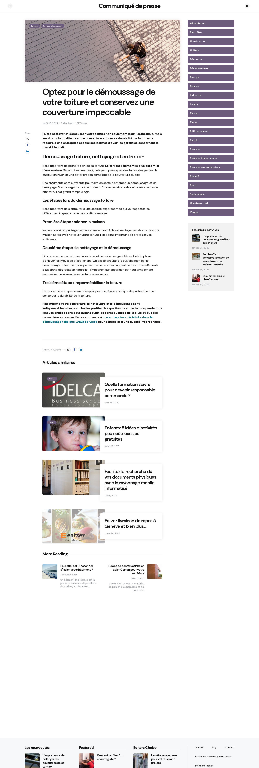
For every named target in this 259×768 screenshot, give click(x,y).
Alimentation (197, 23)
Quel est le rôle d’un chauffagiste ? (214, 277)
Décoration (196, 59)
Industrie (195, 95)
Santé (193, 140)
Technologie (197, 194)
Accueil (199, 747)
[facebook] (27, 144)
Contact (229, 747)
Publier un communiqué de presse (213, 756)
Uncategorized (199, 203)
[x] (27, 138)
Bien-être (196, 32)
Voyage (194, 212)
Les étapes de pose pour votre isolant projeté (164, 759)
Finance (194, 86)
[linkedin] (27, 151)
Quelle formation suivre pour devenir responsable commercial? (130, 390)
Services (34, 26)
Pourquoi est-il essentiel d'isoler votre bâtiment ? (76, 568)
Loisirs (52, 422)
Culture (194, 50)
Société (52, 379)
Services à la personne (53, 26)
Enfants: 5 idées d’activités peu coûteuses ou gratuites (131, 433)
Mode (193, 122)
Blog (214, 747)
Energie (194, 77)
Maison (194, 113)
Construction (198, 41)
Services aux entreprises (205, 167)
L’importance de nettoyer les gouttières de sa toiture (216, 239)
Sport (193, 185)
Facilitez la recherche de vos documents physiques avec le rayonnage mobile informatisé (130, 480)
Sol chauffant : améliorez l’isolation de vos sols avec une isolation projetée (216, 259)
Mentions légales (204, 765)
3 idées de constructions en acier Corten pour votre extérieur (125, 569)
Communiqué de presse (129, 6)
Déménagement (199, 68)
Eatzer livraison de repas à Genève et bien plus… (130, 523)
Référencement (199, 131)
